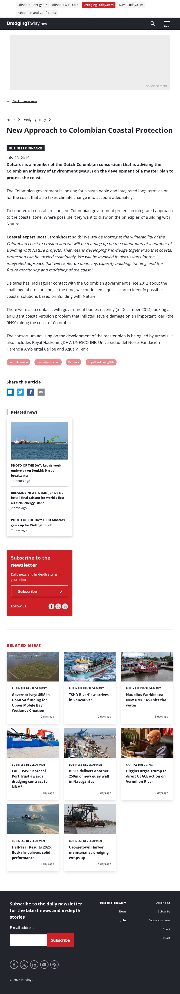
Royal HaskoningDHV (101, 362)
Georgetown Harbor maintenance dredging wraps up (89, 852)
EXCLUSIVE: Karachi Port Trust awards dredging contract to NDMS (30, 779)
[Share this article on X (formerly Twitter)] (20, 392)
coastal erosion (18, 362)
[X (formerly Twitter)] (58, 606)
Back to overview (24, 101)
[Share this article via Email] (41, 392)
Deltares (73, 362)
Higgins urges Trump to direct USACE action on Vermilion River (146, 776)
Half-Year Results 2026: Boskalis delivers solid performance (32, 852)
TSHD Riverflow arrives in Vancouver (89, 697)
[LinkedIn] (65, 606)
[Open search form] (153, 24)
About (166, 929)
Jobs (123, 920)
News (122, 911)
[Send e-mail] (44, 964)
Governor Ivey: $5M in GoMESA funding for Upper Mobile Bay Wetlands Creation (31, 702)
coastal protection (47, 362)
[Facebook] (51, 606)
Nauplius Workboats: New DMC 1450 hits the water (146, 700)
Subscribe (27, 591)
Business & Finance (25, 148)
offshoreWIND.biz (65, 5)
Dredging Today (34, 120)
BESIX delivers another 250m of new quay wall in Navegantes (89, 776)
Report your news (159, 920)
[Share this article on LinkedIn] (10, 392)
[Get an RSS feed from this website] (54, 964)
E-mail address (22, 927)
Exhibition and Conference (37, 13)
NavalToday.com (131, 5)
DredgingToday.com (98, 5)
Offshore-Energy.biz (32, 5)
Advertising (163, 903)
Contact (165, 938)
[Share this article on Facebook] (30, 392)
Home (11, 120)
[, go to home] (27, 23)
